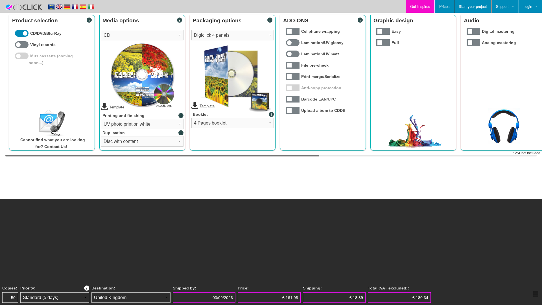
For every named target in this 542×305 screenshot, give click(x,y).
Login (527, 6)
